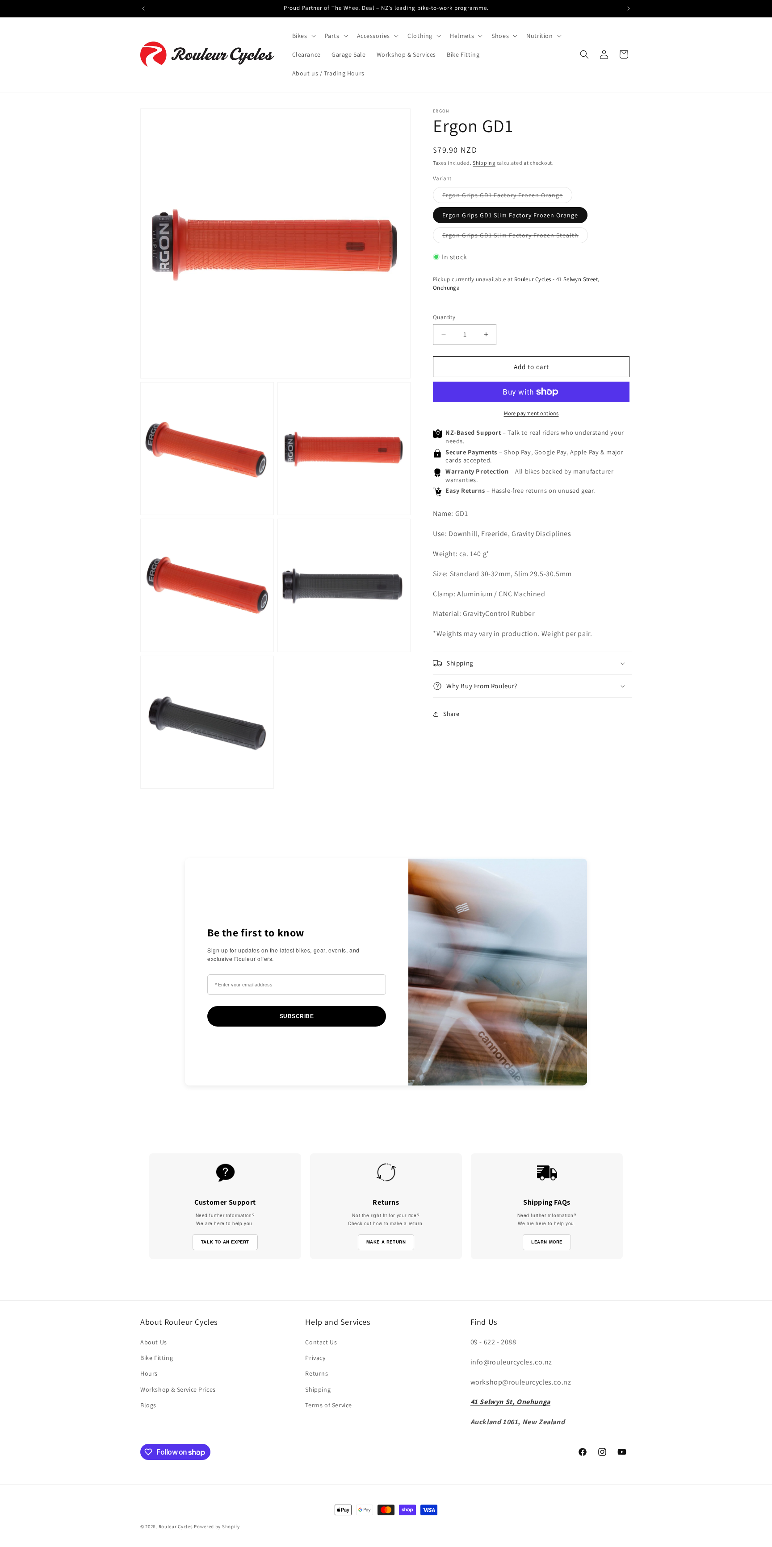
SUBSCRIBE (297, 1016)
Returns (316, 1373)
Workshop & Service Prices (178, 1389)
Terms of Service (328, 1405)
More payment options (531, 413)
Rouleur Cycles (176, 1526)
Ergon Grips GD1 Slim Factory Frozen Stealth (515, 236)
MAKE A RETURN (386, 1242)
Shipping (484, 162)
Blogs (148, 1405)
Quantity (444, 316)
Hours (149, 1373)
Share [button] (451, 714)
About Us (153, 1342)
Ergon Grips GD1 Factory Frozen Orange (507, 196)
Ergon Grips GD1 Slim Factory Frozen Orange (510, 215)
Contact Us (321, 1342)
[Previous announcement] (143, 8)
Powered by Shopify (217, 1526)
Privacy (315, 1358)
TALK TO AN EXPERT (225, 1242)
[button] (303, 35)
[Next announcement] (628, 8)
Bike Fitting (156, 1358)
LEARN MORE (546, 1242)
